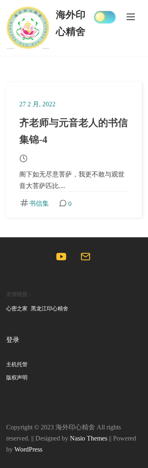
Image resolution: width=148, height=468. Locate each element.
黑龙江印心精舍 (49, 309)
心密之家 (17, 309)
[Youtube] (61, 259)
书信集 (39, 203)
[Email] (86, 259)
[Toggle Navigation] (130, 16)
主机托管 (17, 364)
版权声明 (17, 378)
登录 (12, 339)
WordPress (28, 449)
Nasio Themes (89, 438)
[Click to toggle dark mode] (104, 17)
